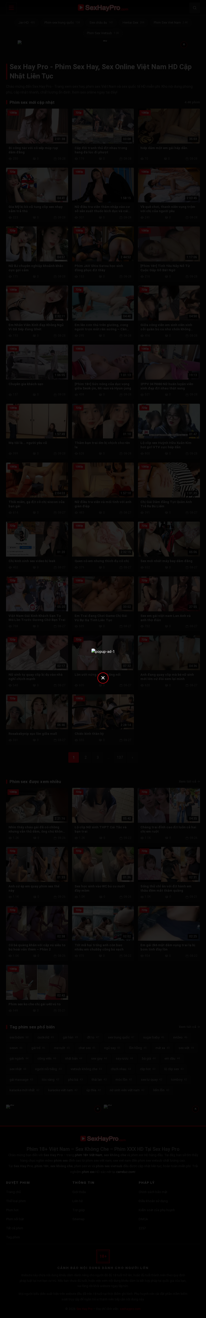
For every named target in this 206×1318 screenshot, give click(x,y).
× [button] (103, 677)
